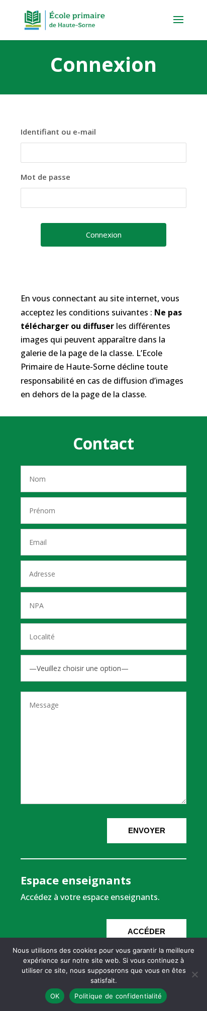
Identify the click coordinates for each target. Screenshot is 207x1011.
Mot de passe (45, 177)
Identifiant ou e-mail (58, 132)
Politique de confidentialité (118, 996)
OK (55, 996)
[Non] (194, 974)
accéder (146, 931)
